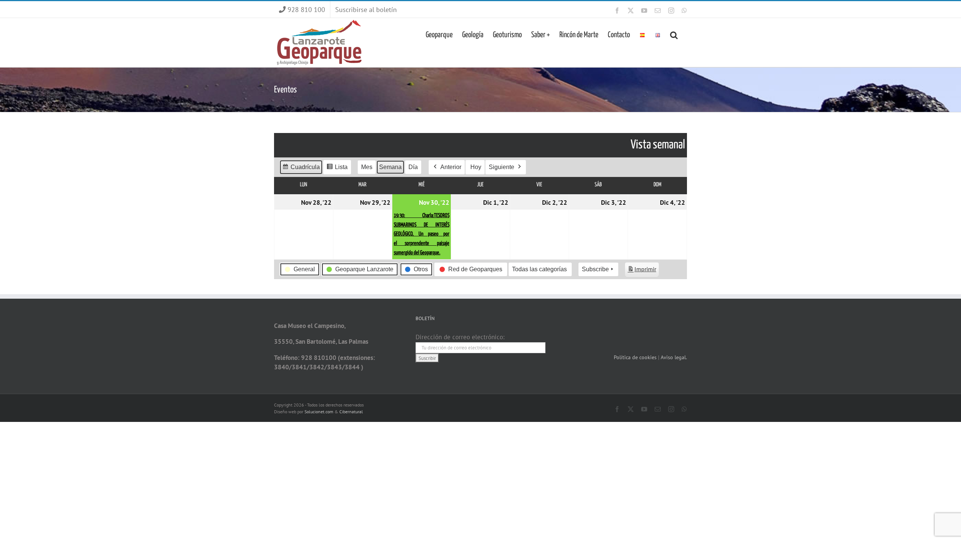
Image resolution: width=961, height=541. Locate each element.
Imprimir (641, 271)
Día (413, 167)
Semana (390, 167)
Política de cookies (636, 357)
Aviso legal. (674, 357)
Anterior (450, 167)
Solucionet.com (318, 411)
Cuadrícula (301, 169)
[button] (674, 34)
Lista (337, 169)
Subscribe (595, 269)
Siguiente (501, 167)
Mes (366, 167)
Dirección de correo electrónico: (460, 337)
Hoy (475, 167)
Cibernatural (351, 411)
